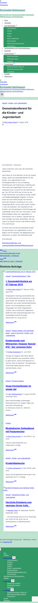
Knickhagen (16, 245)
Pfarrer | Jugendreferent (13, 38)
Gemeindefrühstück (19, 276)
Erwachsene (7, 590)
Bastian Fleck (13, 510)
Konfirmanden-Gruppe (12, 58)
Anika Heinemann (14, 352)
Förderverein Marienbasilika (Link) (15, 43)
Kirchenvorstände (11, 41)
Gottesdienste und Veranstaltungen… (17, 48)
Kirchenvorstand (18, 381)
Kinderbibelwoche (15, 463)
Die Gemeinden (8, 558)
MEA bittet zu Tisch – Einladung (11, 260)
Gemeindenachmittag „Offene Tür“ (15, 66)
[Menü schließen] (0, 549)
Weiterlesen (11, 322)
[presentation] (21, 272)
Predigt (8, 423)
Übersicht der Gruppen (12, 56)
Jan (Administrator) (15, 394)
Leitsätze (9, 33)
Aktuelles (7, 23)
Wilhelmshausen (27, 245)
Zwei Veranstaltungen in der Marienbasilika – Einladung (10, 253)
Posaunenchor (11, 596)
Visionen (9, 35)
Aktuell (4, 103)
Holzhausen (6, 243)
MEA (29, 276)
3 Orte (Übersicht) (11, 28)
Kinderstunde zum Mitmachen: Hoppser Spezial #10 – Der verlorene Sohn (21, 343)
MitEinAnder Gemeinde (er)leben (15, 69)
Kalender (7, 51)
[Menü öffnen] (2, 94)
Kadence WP (7, 542)
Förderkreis (10, 61)
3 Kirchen (9, 30)
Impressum (8, 76)
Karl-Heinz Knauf (11, 122)
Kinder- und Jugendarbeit (17, 103)
